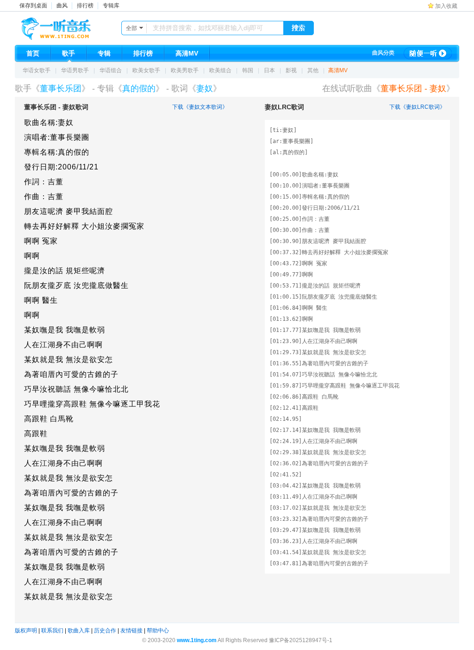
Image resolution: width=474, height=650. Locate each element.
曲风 (62, 5)
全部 (131, 28)
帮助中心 (158, 630)
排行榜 (85, 5)
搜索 (298, 28)
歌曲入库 (79, 630)
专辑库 (111, 5)
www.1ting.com (197, 640)
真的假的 (139, 88)
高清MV (338, 70)
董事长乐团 (60, 88)
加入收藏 (446, 6)
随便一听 (428, 53)
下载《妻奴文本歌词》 (200, 107)
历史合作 (105, 630)
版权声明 (26, 630)
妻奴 (204, 88)
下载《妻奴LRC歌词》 (417, 107)
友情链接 (131, 630)
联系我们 (52, 630)
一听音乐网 (68, 26)
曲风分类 (383, 53)
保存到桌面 (33, 5)
